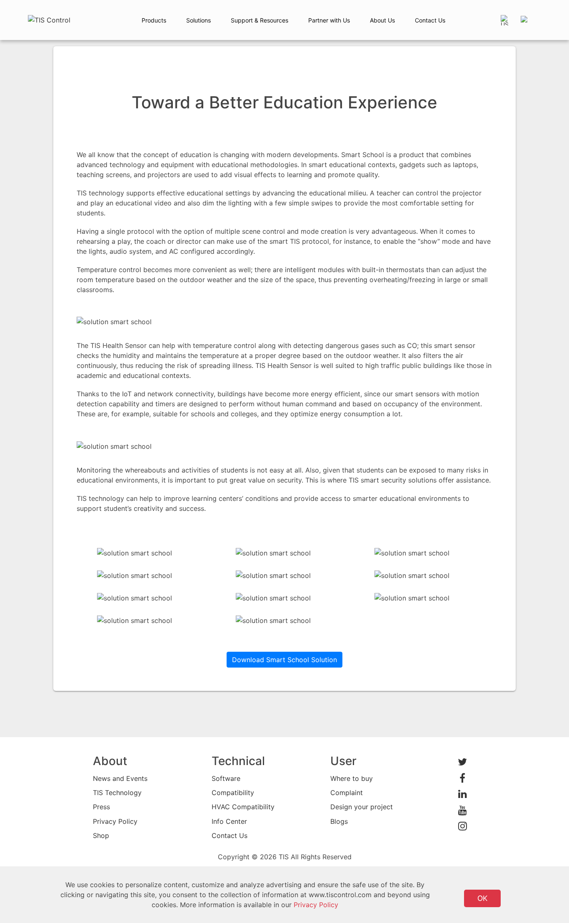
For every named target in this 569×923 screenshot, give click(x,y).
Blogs (339, 821)
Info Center (229, 821)
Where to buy (351, 778)
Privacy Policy (115, 821)
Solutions (198, 20)
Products (154, 20)
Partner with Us (329, 20)
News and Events (120, 778)
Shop (101, 835)
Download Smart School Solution (284, 659)
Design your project (361, 807)
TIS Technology (117, 792)
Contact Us (430, 20)
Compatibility (233, 792)
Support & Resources (259, 20)
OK (482, 898)
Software (226, 778)
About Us (382, 20)
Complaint (346, 792)
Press (101, 807)
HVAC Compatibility (243, 807)
